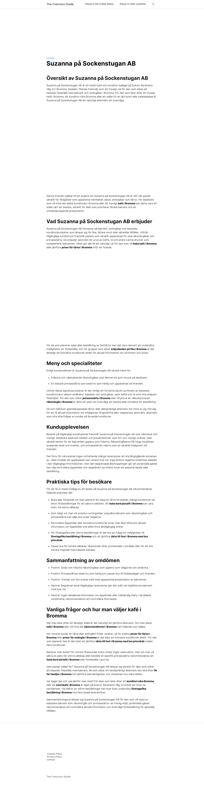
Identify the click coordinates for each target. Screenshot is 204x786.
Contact (51, 759)
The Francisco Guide (60, 4)
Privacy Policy (54, 756)
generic (50, 58)
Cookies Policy (54, 754)
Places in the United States (99, 3)
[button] (153, 4)
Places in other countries (133, 3)
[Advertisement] (102, 30)
